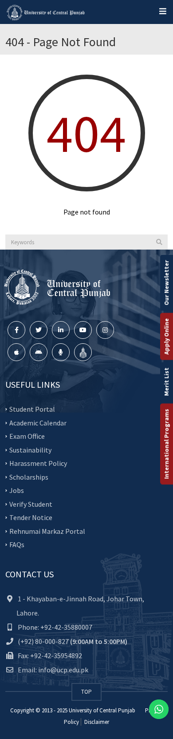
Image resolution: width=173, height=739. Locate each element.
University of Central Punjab (102, 710)
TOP (86, 691)
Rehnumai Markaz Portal (47, 530)
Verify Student (30, 503)
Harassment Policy (38, 463)
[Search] (159, 242)
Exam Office (27, 436)
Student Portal (32, 409)
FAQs (16, 544)
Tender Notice (30, 517)
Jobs (16, 490)
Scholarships (28, 476)
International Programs (166, 444)
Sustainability (30, 449)
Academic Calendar (38, 422)
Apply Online (166, 336)
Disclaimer (96, 722)
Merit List (166, 382)
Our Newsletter (166, 283)
